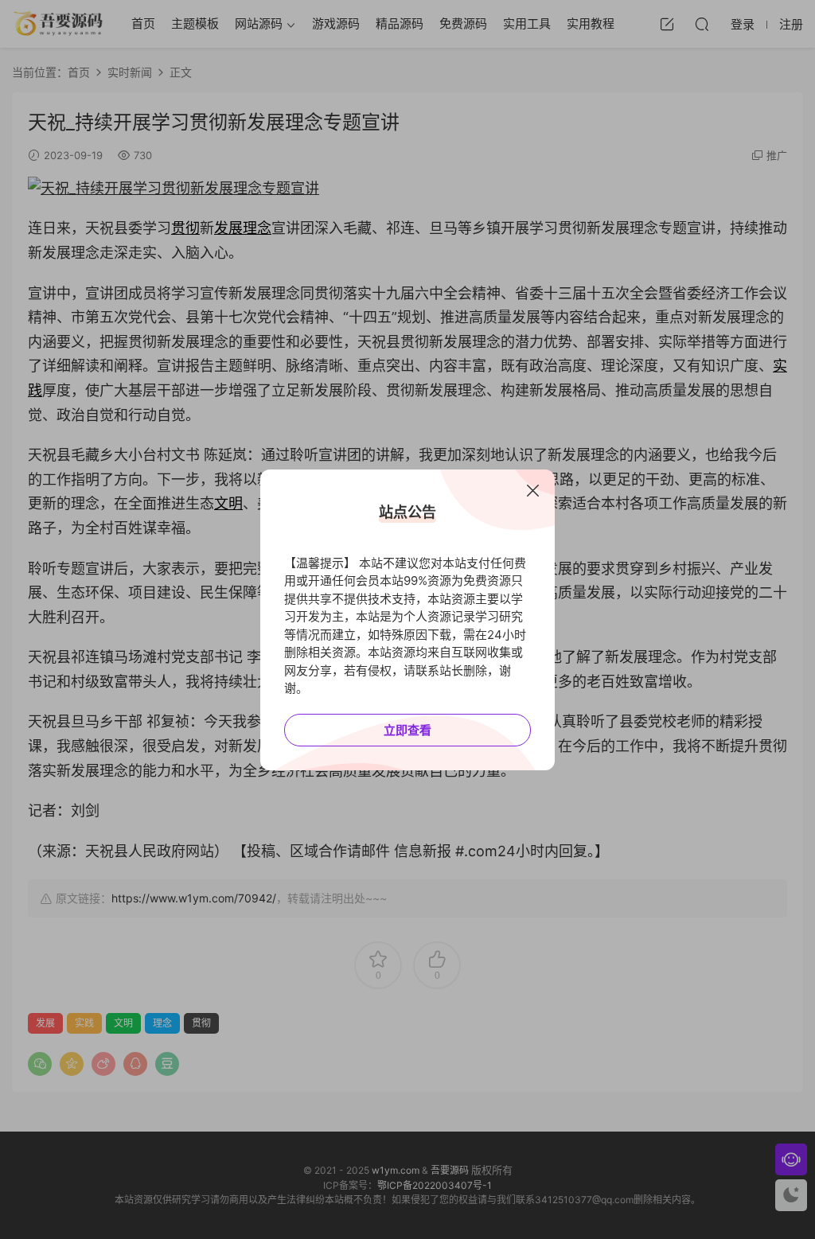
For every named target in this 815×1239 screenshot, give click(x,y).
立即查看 (407, 730)
